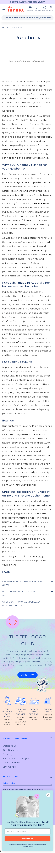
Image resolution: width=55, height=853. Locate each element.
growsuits (39, 102)
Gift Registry (11, 750)
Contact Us (10, 746)
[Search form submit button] (50, 18)
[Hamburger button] (3, 9)
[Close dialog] (48, 795)
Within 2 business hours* (47, 717)
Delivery (8, 754)
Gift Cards (9, 767)
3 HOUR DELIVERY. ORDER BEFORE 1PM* (27, 2)
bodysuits (8, 376)
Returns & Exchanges (16, 758)
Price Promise (11, 763)
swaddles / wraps (28, 561)
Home (5, 27)
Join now (27, 675)
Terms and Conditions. (27, 846)
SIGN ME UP (27, 839)
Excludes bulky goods (7, 722)
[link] (27, 806)
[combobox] (27, 18)
